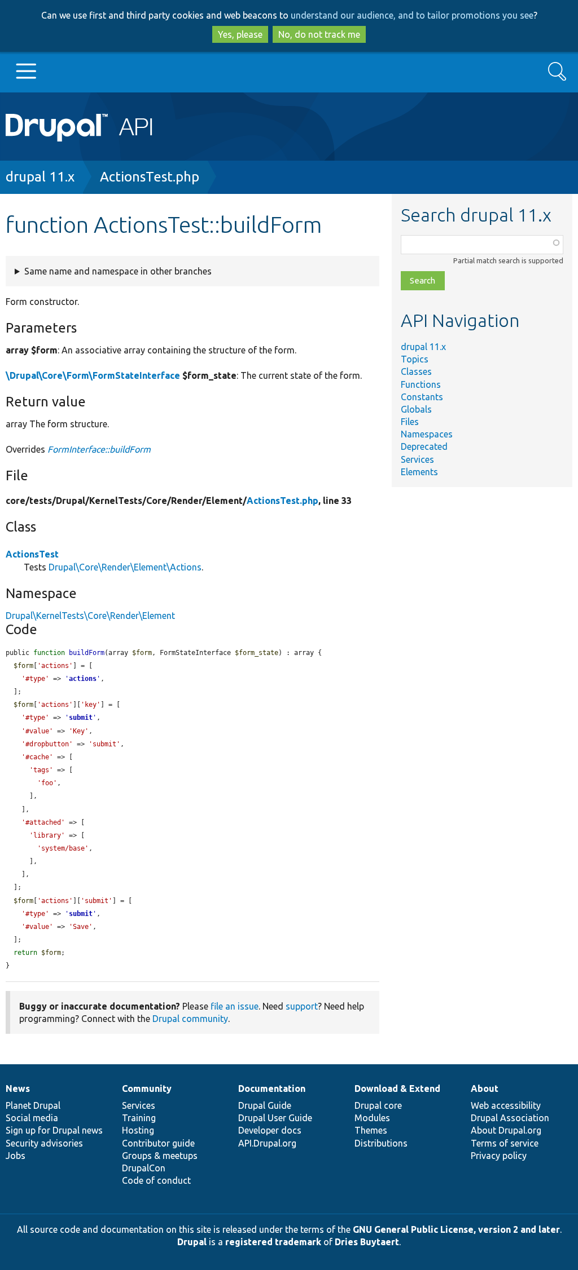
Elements (419, 472)
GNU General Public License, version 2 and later (456, 1229)
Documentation (271, 1088)
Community (147, 1088)
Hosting (138, 1130)
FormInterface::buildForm (99, 449)
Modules (372, 1118)
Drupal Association (510, 1118)
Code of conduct (156, 1180)
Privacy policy (499, 1155)
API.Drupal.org (267, 1143)
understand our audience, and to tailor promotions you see (412, 15)
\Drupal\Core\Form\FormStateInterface (93, 375)
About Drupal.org (506, 1130)
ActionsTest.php (149, 176)
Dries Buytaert (367, 1242)
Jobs (15, 1155)
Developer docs (269, 1130)
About (484, 1088)
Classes (416, 371)
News (18, 1088)
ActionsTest (32, 554)
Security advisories (44, 1143)
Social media (32, 1118)
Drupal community (190, 1019)
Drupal (192, 1242)
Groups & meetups (160, 1155)
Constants (422, 397)
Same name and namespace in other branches (118, 271)
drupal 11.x (40, 176)
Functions (421, 384)
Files (410, 422)
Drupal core (378, 1105)
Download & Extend (397, 1088)
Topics (414, 359)
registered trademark (273, 1242)
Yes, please (240, 34)
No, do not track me (319, 34)
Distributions (381, 1143)
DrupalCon (143, 1168)
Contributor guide (158, 1143)
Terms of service (504, 1143)
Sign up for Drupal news (54, 1130)
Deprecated (424, 446)
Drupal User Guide (275, 1118)
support (302, 1006)
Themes (370, 1130)
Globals (416, 409)
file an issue (235, 1006)
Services (417, 459)
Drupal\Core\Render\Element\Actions (125, 567)
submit (81, 718)
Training (139, 1118)
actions (83, 679)
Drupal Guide (264, 1105)
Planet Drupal (33, 1105)
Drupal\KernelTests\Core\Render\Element (90, 615)
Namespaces (427, 434)
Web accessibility (506, 1105)
